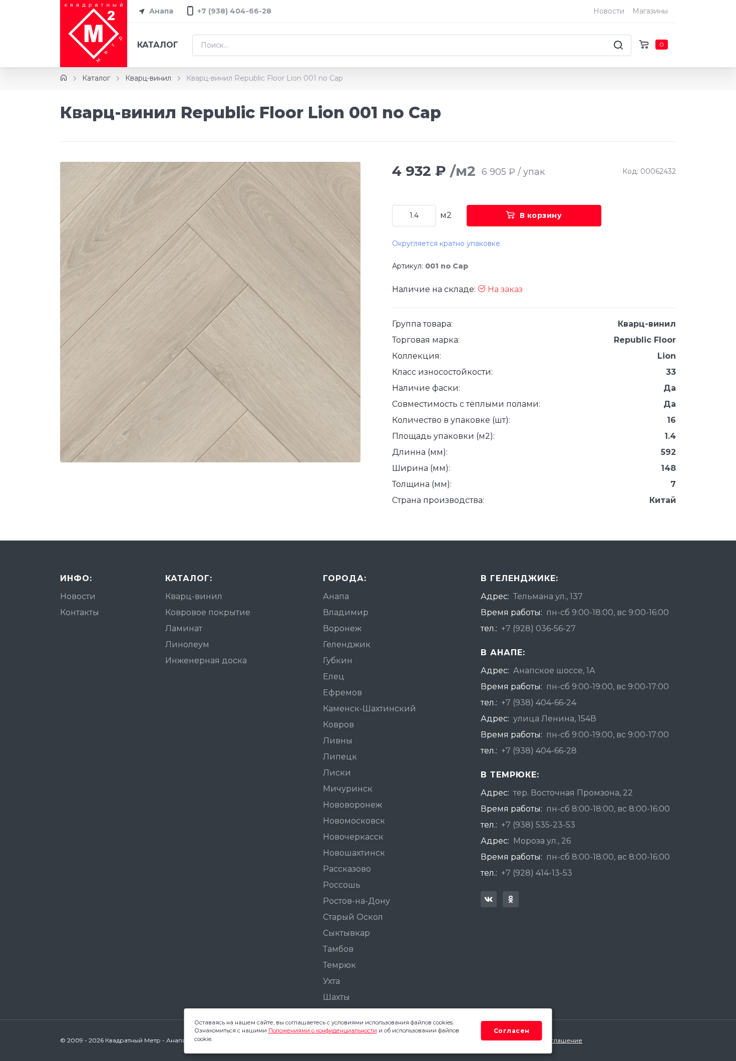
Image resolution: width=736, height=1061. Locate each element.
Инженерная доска (206, 660)
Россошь (341, 885)
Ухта (331, 981)
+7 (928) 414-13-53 (536, 873)
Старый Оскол (353, 917)
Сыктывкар (346, 933)
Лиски (337, 772)
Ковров (338, 724)
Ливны (337, 740)
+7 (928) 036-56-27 (538, 628)
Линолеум (187, 644)
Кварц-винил (148, 78)
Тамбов (338, 949)
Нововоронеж (352, 805)
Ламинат (183, 628)
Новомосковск (354, 821)
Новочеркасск (353, 837)
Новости (608, 11)
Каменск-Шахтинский (369, 708)
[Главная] (63, 78)
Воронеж (342, 628)
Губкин (337, 660)
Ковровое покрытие (207, 612)
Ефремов (342, 692)
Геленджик (347, 644)
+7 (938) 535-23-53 (538, 825)
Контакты (79, 612)
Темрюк (339, 965)
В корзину (541, 215)
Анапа (160, 11)
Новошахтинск (354, 853)
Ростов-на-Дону (356, 901)
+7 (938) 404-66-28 (539, 750)
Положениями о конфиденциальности (322, 1030)
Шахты (336, 997)
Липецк (340, 756)
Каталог (157, 45)
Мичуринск (348, 788)
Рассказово (347, 869)
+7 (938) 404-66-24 (538, 702)
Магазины (650, 11)
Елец (333, 676)
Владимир (346, 612)
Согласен (512, 1030)
